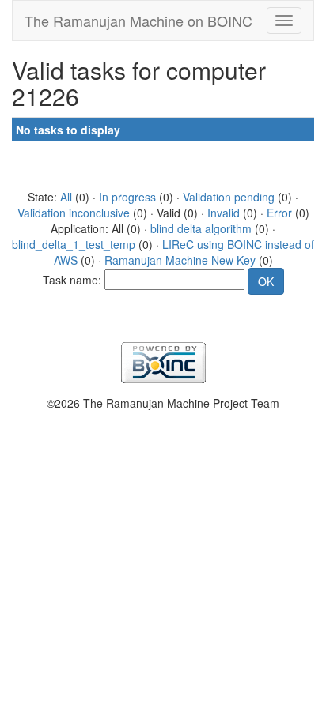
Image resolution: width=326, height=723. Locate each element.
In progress (127, 197)
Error (279, 212)
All (66, 197)
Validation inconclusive (73, 212)
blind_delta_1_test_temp (73, 244)
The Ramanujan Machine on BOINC (138, 20)
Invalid (223, 212)
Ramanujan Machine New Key (180, 260)
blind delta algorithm (201, 228)
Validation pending (229, 197)
